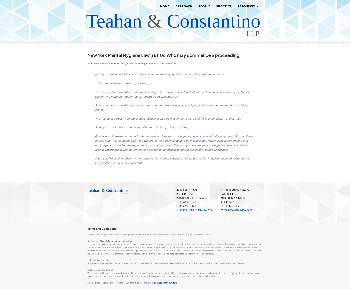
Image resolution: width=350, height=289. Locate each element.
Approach (184, 6)
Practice (224, 6)
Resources (247, 6)
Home (165, 6)
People (204, 6)
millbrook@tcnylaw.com (238, 209)
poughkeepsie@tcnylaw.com (196, 209)
